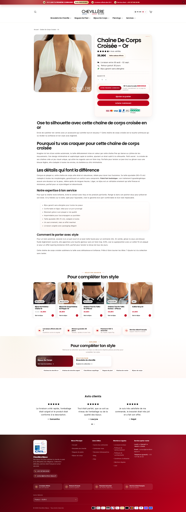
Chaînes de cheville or (51, 370)
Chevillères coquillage (91, 370)
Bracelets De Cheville (60, 18)
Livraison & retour (120, 445)
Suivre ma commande (100, 445)
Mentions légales (120, 462)
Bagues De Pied (82, 18)
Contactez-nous (98, 448)
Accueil (36, 29)
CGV (115, 465)
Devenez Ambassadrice (101, 452)
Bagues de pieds (78, 452)
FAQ (94, 459)
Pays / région (38, 495)
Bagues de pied (107, 370)
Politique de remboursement (119, 449)
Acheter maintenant (123, 103)
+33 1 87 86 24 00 (43, 471)
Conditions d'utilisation (121, 458)
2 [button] (94, 424)
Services (130, 18)
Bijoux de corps (137, 370)
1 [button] (92, 424)
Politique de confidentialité (119, 454)
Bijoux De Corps (101, 18)
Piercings (117, 18)
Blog (94, 455)
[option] (53, 411)
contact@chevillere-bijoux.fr (46, 476)
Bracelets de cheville (79, 448)
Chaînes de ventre (122, 370)
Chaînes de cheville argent (71, 370)
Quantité (101, 76)
